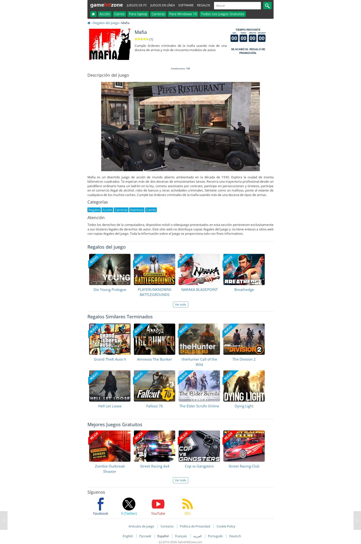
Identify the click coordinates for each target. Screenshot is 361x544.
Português (216, 536)
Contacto (167, 526)
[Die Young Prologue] (109, 269)
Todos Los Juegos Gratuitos (222, 14)
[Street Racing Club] (244, 446)
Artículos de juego (141, 526)
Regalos (203, 5)
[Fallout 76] (154, 386)
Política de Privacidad (195, 526)
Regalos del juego (106, 23)
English (128, 536)
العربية (197, 536)
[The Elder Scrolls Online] (199, 386)
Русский (145, 536)
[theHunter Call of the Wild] (199, 339)
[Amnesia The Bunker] (154, 339)
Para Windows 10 (183, 14)
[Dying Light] (244, 386)
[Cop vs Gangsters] (199, 446)
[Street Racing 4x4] (154, 446)
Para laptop (138, 14)
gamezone (106, 5)
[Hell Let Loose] (109, 386)
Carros (119, 14)
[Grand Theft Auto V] (109, 339)
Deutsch (235, 536)
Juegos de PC (137, 5)
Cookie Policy (226, 526)
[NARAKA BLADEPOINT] (199, 269)
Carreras (158, 14)
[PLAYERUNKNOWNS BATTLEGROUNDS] (154, 269)
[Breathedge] (244, 269)
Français (181, 536)
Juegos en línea (162, 5)
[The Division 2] (244, 339)
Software (186, 5)
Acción (104, 14)
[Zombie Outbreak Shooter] (109, 446)
